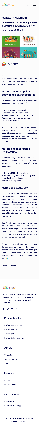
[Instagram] (8, 309)
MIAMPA (14, 64)
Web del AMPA (10, 359)
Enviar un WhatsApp (12, 406)
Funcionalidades (10, 385)
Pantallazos (9, 401)
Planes (7, 380)
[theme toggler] (28, 5)
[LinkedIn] (16, 309)
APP (6, 363)
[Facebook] (3, 309)
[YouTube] (12, 309)
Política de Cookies (12, 329)
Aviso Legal (9, 334)
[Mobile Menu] (34, 4)
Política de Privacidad (13, 325)
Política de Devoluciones (14, 338)
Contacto (8, 355)
